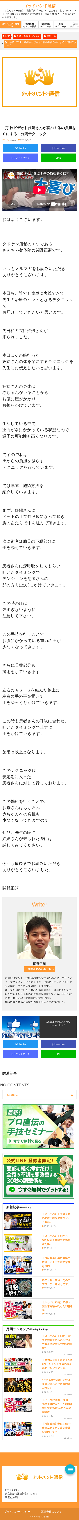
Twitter (22, 148)
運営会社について (51, 1511)
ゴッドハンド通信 (39, 5)
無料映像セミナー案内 (30, 25)
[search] (72, 1094)
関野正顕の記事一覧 (39, 969)
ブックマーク (20, 158)
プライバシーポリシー (17, 1511)
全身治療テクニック (45, 25)
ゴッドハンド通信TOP (10, 25)
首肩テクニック (60, 25)
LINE (58, 157)
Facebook (59, 148)
